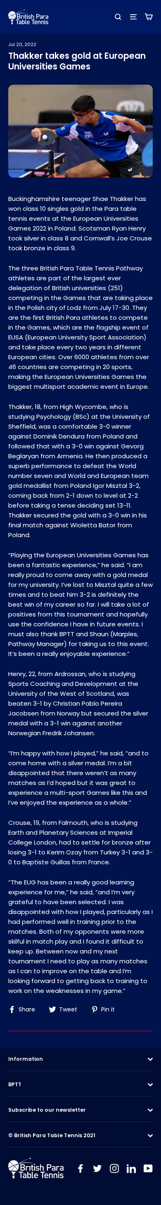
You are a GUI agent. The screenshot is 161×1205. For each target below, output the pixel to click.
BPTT (14, 1084)
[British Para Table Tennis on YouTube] (148, 1168)
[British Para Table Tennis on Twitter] (97, 1168)
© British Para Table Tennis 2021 (51, 1135)
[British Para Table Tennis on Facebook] (80, 1168)
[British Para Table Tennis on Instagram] (114, 1168)
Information (25, 1058)
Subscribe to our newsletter (47, 1109)
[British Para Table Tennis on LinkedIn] (131, 1168)
